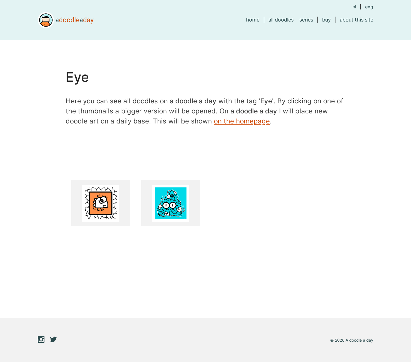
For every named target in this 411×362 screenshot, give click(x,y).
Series (306, 20)
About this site (356, 20)
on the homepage (242, 121)
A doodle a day (66, 20)
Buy (326, 20)
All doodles (281, 20)
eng (369, 6)
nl (354, 6)
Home (252, 20)
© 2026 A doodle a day (351, 340)
